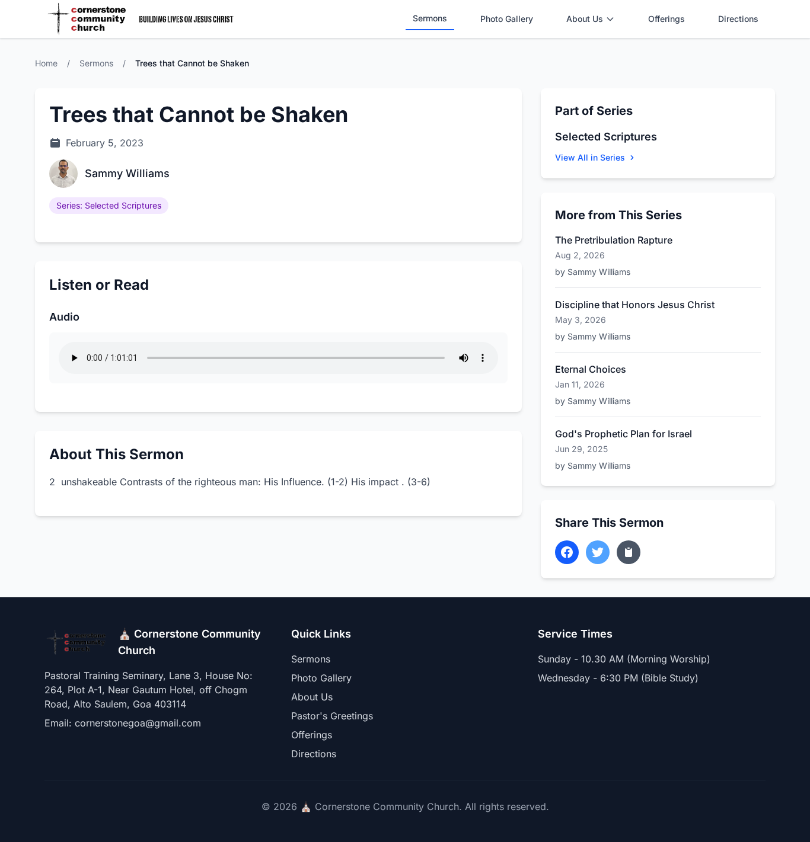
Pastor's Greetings (332, 716)
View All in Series (590, 157)
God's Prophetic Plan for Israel (623, 434)
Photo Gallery (506, 19)
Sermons (430, 18)
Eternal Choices (590, 369)
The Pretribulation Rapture (613, 240)
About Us (584, 19)
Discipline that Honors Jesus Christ (635, 304)
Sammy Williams (127, 173)
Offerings (666, 19)
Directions (738, 19)
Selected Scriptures (606, 136)
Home (46, 63)
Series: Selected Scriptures (108, 205)
